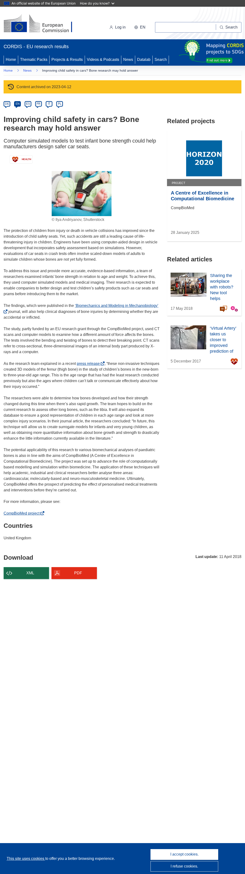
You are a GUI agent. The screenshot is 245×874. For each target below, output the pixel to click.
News (128, 60)
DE (7, 103)
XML (30, 573)
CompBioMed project (23, 513)
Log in (120, 27)
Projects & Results (67, 60)
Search (161, 60)
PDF (78, 573)
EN (18, 103)
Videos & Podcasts (103, 60)
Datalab (143, 60)
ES (28, 103)
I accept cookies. (184, 854)
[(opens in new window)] (42, 24)
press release (89, 364)
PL (59, 103)
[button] (139, 27)
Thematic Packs (33, 60)
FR (38, 103)
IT (49, 103)
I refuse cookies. (184, 866)
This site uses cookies (26, 859)
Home (11, 60)
